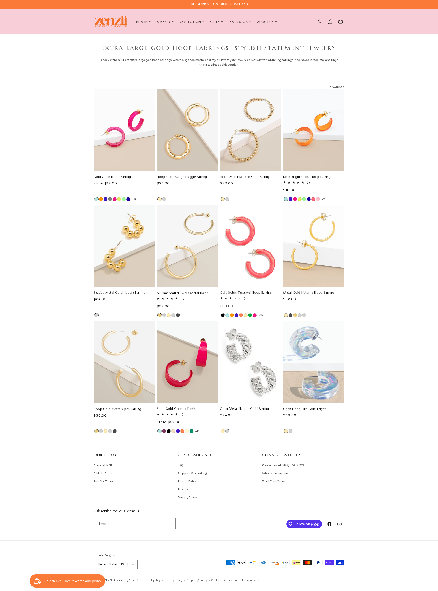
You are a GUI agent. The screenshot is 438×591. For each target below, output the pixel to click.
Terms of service (252, 580)
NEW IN (142, 21)
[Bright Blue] (96, 199)
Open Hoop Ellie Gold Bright (304, 409)
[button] (320, 22)
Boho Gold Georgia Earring (177, 409)
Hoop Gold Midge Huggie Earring (182, 177)
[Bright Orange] (101, 199)
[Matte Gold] (160, 315)
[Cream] (187, 431)
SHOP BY (164, 21)
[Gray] (110, 199)
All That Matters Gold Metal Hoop (183, 293)
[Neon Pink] (313, 199)
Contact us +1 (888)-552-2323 (283, 465)
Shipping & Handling (192, 473)
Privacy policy (174, 580)
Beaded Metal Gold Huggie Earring (119, 293)
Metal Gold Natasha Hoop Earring (308, 293)
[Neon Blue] (128, 199)
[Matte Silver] (164, 315)
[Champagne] (173, 431)
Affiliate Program (105, 473)
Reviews (183, 489)
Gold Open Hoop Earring (112, 177)
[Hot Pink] (115, 199)
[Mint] (124, 199)
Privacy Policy (187, 497)
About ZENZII (103, 465)
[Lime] (119, 199)
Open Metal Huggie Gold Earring (244, 409)
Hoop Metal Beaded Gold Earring (245, 177)
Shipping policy (197, 580)
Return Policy (187, 481)
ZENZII (108, 580)
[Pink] (318, 199)
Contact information (224, 580)
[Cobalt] (105, 199)
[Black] (223, 315)
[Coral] (241, 315)
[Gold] (160, 199)
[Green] (250, 315)
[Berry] (164, 431)
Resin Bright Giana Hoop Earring (307, 177)
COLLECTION (190, 21)
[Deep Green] (191, 431)
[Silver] (164, 199)
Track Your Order (273, 481)
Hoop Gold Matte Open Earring (117, 409)
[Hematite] (178, 315)
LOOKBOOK (238, 21)
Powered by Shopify (126, 580)
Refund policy (152, 580)
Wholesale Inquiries (275, 473)
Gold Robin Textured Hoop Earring (246, 293)
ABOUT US (265, 21)
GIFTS (214, 21)
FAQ (180, 465)
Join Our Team (103, 481)
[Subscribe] (170, 523)
